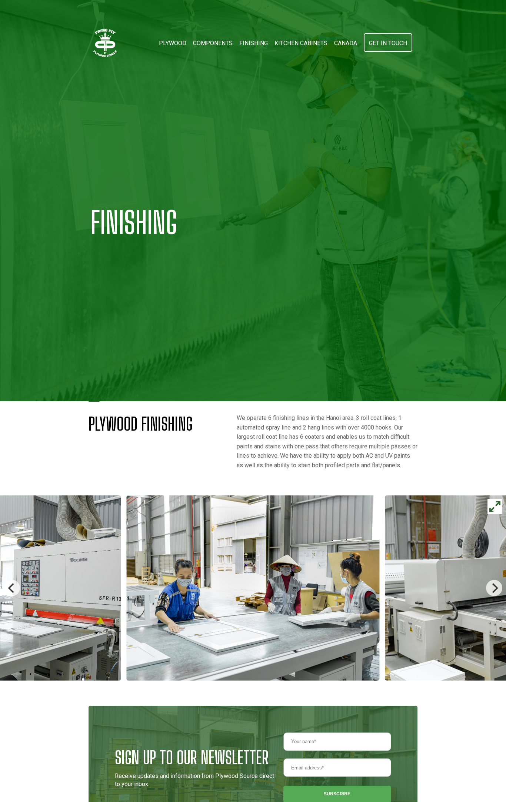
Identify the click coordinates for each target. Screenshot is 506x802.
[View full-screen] (494, 506)
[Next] (494, 588)
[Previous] (12, 588)
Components (213, 43)
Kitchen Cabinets (300, 43)
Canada (345, 43)
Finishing (253, 43)
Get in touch (388, 43)
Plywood (172, 43)
